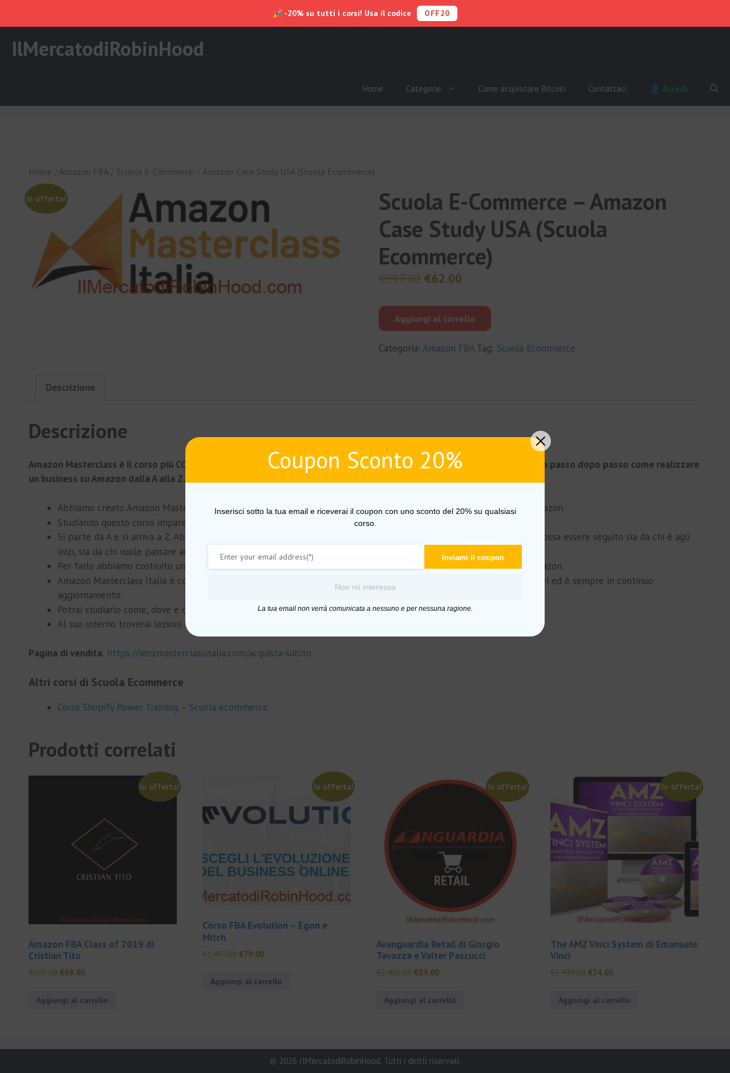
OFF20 (437, 13)
